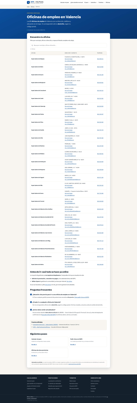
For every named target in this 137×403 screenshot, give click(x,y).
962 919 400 (100, 162)
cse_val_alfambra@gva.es (71, 251)
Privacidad (93, 388)
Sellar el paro (72, 381)
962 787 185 (100, 249)
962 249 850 (100, 264)
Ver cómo (69, 281)
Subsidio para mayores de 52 (55, 386)
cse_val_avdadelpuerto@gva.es (73, 227)
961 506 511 (100, 59)
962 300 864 (100, 169)
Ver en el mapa (68, 59)
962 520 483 (100, 122)
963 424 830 (100, 201)
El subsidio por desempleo (54, 383)
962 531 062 (100, 98)
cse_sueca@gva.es (70, 195)
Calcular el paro (30, 381)
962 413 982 (100, 67)
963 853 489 (100, 233)
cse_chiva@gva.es (69, 124)
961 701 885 (100, 193)
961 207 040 (100, 146)
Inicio (28, 6)
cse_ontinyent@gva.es (70, 164)
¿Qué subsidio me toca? (76, 2)
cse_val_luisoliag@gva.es (71, 243)
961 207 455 (100, 217)
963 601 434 (100, 209)
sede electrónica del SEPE (75, 364)
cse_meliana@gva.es (70, 156)
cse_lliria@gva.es (69, 140)
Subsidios (93, 2)
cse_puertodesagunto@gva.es (72, 179)
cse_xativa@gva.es (70, 266)
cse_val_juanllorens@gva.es (72, 235)
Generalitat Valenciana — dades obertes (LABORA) (45, 324)
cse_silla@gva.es (69, 187)
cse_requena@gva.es (70, 171)
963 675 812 (100, 225)
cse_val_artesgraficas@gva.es (72, 211)
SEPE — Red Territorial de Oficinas (41, 327)
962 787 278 (100, 130)
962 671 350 (100, 177)
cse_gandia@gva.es (70, 132)
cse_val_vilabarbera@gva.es (72, 258)
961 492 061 (100, 154)
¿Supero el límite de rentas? (33, 386)
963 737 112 (100, 241)
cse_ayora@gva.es (69, 77)
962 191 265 (100, 75)
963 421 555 (100, 256)
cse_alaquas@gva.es (70, 61)
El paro (86, 2)
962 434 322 (100, 90)
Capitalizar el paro (31, 388)
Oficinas (108, 2)
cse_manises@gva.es (70, 148)
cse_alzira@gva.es (69, 69)
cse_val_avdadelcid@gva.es (72, 219)
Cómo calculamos (95, 381)
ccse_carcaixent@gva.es (71, 92)
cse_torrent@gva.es (70, 203)
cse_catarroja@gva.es (70, 108)
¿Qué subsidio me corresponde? (34, 383)
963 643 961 (100, 82)
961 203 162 (100, 185)
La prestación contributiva (54, 381)
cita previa (48, 285)
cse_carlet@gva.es (69, 100)
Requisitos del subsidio (53, 388)
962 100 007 (100, 114)
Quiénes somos (94, 383)
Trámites (100, 2)
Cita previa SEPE (73, 386)
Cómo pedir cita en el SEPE (81, 297)
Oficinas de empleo (74, 388)
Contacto (93, 386)
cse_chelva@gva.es (70, 116)
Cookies (93, 391)
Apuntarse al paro (73, 383)
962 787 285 (100, 138)
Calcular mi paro (64, 2)
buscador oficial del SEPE (49, 315)
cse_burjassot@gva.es (70, 85)
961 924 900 (100, 106)
